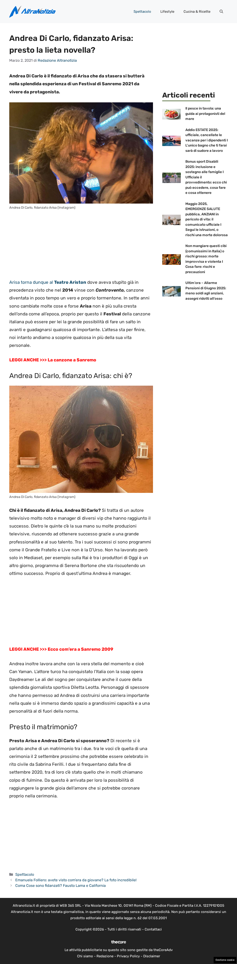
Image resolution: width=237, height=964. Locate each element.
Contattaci (153, 929)
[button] (221, 11)
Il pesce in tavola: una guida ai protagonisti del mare (205, 113)
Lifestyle (167, 11)
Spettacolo (142, 11)
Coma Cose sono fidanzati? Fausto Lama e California (60, 885)
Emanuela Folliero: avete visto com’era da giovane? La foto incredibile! (76, 880)
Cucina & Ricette (197, 11)
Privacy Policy (128, 956)
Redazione (105, 956)
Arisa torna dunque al (47, 282)
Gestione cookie (224, 959)
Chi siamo (85, 956)
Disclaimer (151, 956)
